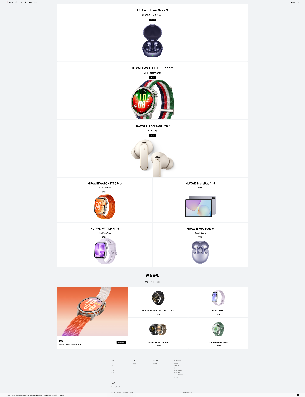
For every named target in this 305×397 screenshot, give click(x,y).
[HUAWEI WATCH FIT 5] (104, 245)
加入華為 (176, 377)
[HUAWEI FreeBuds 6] (200, 245)
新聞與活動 (176, 365)
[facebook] (112, 386)
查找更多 (62, 395)
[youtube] (119, 386)
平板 (112, 365)
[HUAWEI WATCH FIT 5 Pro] (104, 200)
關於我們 (176, 363)
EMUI (113, 372)
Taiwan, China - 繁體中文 (188, 392)
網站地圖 (113, 392)
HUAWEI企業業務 (178, 370)
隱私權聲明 (125, 392)
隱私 (175, 368)
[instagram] (116, 386)
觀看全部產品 (121, 342)
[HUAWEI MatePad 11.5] (200, 200)
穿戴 (112, 363)
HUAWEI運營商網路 (178, 375)
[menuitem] (121, 363)
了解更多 (152, 20)
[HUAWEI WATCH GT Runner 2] (152, 90)
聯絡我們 (134, 363)
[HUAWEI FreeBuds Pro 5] (152, 148)
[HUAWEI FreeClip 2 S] (152, 32)
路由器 (113, 370)
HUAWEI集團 (177, 372)
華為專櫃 (155, 363)
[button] (298, 2)
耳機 (112, 368)
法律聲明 (119, 392)
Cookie (131, 392)
